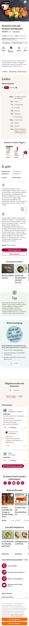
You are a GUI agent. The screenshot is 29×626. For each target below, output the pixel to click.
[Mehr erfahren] (8, 276)
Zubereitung (13, 71)
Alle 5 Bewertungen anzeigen (13, 466)
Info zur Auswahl (16, 88)
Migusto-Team (13, 432)
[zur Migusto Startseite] (6, 2)
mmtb (10, 410)
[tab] (14, 593)
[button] (5, 411)
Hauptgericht (6, 42)
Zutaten (4, 71)
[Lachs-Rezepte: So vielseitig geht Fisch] (8, 542)
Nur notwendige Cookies (14, 619)
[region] (14, 612)
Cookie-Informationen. (17, 616)
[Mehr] (24, 427)
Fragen (20, 396)
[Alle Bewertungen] (5, 31)
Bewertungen (22, 71)
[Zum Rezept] (8, 507)
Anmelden (16, 363)
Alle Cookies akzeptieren (14, 623)
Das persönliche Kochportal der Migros (12, 559)
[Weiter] (25, 152)
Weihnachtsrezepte (18, 42)
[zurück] (3, 7)
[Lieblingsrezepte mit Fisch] (21, 542)
